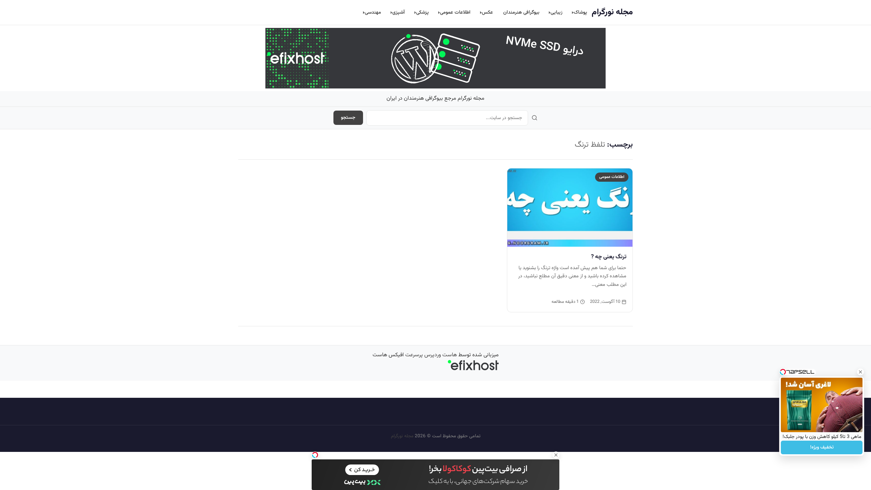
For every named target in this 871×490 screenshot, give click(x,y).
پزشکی (422, 12)
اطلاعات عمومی (455, 12)
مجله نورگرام (612, 12)
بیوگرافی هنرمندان (521, 12)
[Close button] (860, 372)
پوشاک (580, 12)
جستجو (348, 117)
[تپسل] (315, 455)
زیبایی (556, 12)
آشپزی (398, 12)
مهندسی (373, 12)
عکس (487, 12)
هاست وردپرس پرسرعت (431, 355)
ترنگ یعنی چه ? (608, 256)
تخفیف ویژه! (822, 447)
